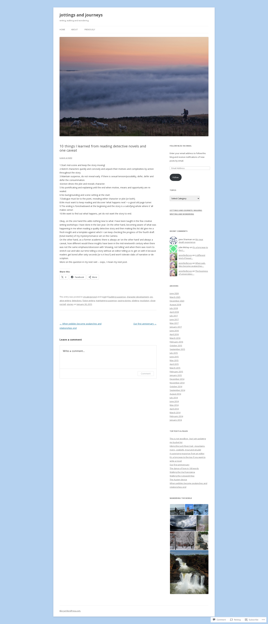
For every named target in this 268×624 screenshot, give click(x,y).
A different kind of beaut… (192, 257)
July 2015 (174, 353)
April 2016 (174, 334)
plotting (135, 300)
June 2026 (174, 293)
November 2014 (177, 382)
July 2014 (174, 397)
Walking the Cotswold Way (182, 475)
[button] (177, 509)
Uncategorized (90, 296)
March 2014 (175, 412)
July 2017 (174, 315)
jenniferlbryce (185, 255)
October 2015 (176, 345)
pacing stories (124, 300)
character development (138, 296)
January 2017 (176, 326)
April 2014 (174, 408)
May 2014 (174, 405)
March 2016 (175, 338)
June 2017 (174, 319)
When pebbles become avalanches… (192, 264)
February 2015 (176, 371)
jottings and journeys (81, 15)
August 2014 (175, 394)
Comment (146, 373)
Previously (90, 29)
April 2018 (174, 312)
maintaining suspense (106, 300)
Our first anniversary (144, 323)
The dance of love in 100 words (184, 468)
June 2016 (174, 330)
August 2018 (175, 304)
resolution (144, 300)
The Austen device (178, 479)
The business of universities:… (193, 272)
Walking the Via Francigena (182, 472)
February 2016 (176, 341)
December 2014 (177, 379)
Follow (176, 177)
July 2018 (174, 308)
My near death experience (191, 241)
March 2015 (175, 367)
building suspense (117, 296)
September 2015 (177, 349)
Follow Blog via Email (181, 146)
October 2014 (176, 386)
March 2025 (175, 297)
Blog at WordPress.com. (70, 611)
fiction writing (89, 300)
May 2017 (174, 323)
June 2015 (174, 356)
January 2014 (176, 420)
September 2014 (177, 390)
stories (70, 304)
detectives (77, 300)
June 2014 (174, 401)
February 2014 (176, 416)
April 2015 (174, 364)
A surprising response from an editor (187, 453)
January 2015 (176, 375)
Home (62, 29)
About (74, 29)
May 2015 (174, 360)
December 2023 (177, 300)
